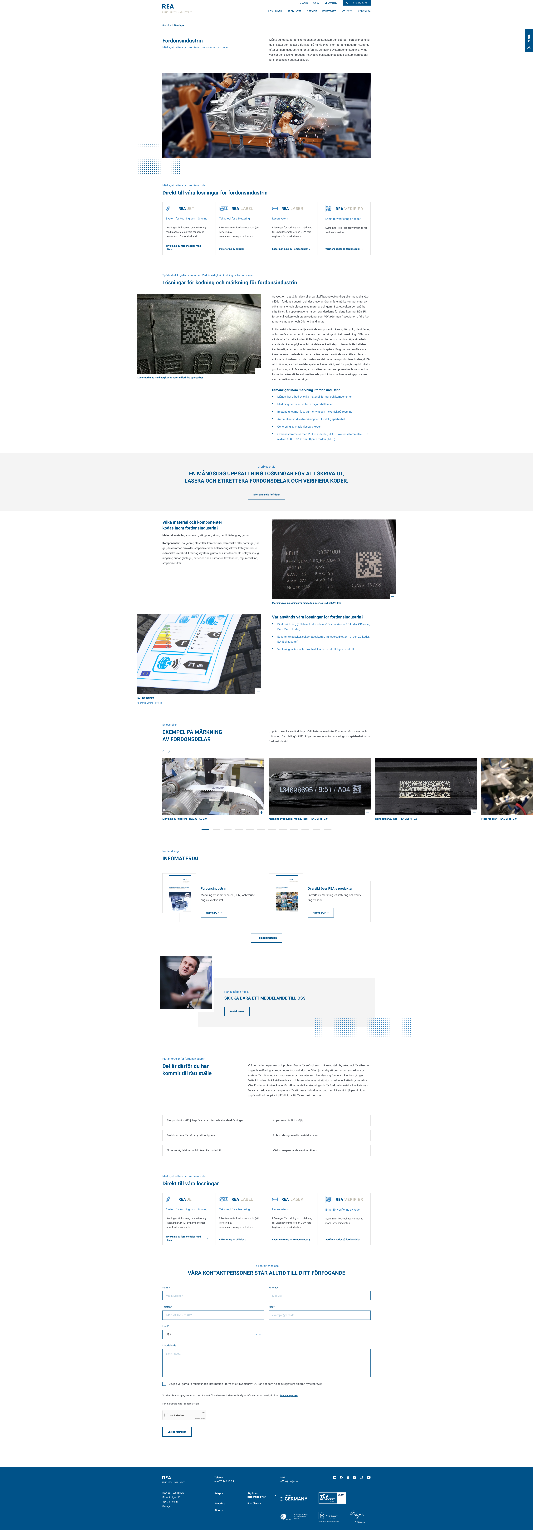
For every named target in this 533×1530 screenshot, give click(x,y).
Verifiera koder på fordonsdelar (342, 249)
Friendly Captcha (200, 1419)
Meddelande (169, 1345)
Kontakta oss (237, 1011)
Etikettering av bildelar (231, 249)
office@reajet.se (289, 1481)
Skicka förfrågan (177, 1431)
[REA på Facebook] (341, 1477)
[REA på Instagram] (361, 1477)
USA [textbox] (168, 1334)
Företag (273, 1287)
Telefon (166, 1307)
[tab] (205, 829)
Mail (271, 1307)
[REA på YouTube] (369, 1477)
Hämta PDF (212, 912)
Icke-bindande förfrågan (266, 494)
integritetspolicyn (289, 1395)
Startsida (166, 25)
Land (165, 1326)
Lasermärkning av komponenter (290, 249)
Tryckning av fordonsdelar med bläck (183, 247)
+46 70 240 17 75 (224, 1481)
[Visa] (199, 334)
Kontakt (218, 1503)
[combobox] (213, 1334)
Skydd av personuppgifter (256, 1495)
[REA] (177, 8)
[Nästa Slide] (169, 751)
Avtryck (218, 1493)
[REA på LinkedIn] (334, 1477)
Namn (165, 1287)
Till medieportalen (266, 937)
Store (217, 1510)
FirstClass (253, 1503)
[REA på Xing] (354, 1477)
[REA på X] (348, 1477)
